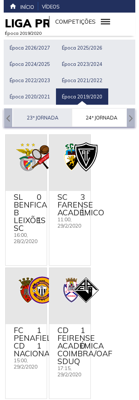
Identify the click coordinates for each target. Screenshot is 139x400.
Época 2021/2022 (82, 80)
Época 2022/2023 (30, 80)
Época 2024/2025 (30, 64)
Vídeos (51, 7)
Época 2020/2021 (30, 97)
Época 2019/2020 (82, 97)
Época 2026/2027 (30, 48)
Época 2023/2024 (82, 64)
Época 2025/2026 (82, 48)
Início (27, 7)
